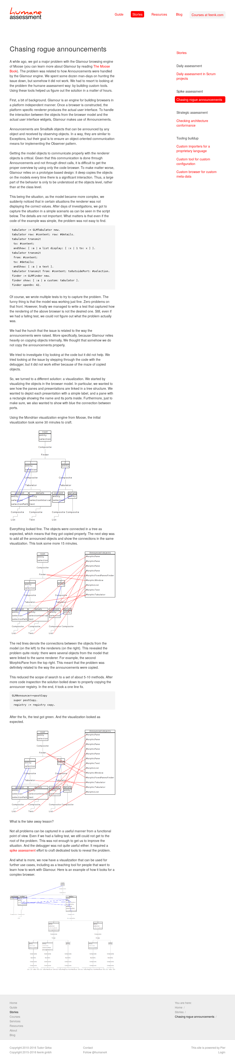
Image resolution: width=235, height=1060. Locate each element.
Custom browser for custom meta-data (196, 174)
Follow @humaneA (95, 1052)
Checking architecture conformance (192, 123)
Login (221, 1052)
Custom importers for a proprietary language (193, 148)
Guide (119, 14)
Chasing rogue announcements (199, 99)
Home (13, 1003)
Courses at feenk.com (208, 14)
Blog (179, 14)
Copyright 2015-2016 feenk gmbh (31, 1052)
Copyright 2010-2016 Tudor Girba (31, 1047)
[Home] (26, 14)
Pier (222, 1047)
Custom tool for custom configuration (193, 161)
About (13, 1030)
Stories (137, 14)
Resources (159, 14)
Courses (15, 1016)
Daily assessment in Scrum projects (196, 76)
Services (15, 1021)
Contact (88, 1047)
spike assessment (23, 850)
